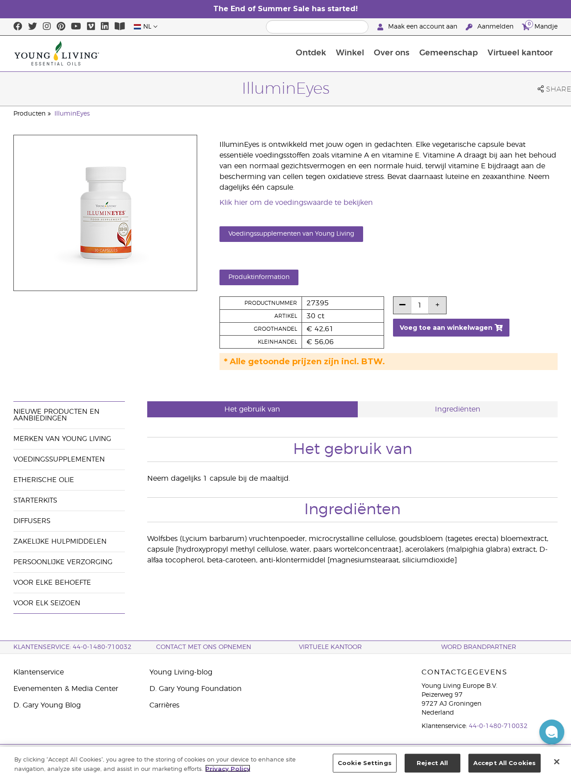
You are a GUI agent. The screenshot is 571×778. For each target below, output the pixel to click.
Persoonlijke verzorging (62, 562)
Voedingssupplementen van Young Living (291, 234)
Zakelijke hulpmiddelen (60, 541)
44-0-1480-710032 (498, 726)
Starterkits (35, 500)
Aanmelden (495, 27)
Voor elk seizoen (46, 603)
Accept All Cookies (504, 762)
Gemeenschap (448, 53)
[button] (551, 732)
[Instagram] (47, 26)
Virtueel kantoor (520, 53)
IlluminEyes (72, 114)
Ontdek (311, 53)
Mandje (543, 25)
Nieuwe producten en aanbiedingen (56, 415)
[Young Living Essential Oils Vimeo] (91, 26)
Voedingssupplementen (59, 459)
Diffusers (31, 521)
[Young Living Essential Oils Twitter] (32, 26)
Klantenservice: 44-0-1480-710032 (72, 647)
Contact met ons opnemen (203, 647)
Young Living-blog (180, 672)
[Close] (557, 761)
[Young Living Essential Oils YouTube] (76, 26)
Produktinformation (259, 277)
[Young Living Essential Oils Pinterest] (61, 26)
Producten (29, 114)
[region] (285, 762)
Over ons (392, 53)
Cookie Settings (365, 762)
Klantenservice (38, 672)
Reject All (432, 762)
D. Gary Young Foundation (195, 688)
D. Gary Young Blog (47, 705)
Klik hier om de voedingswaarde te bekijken (296, 202)
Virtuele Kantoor (330, 647)
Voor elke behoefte (52, 582)
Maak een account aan (422, 27)
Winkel (350, 53)
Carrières (164, 705)
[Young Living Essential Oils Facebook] (17, 26)
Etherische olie (43, 480)
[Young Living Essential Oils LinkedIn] (105, 26)
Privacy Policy (227, 768)
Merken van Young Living (62, 439)
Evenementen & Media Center (65, 688)
